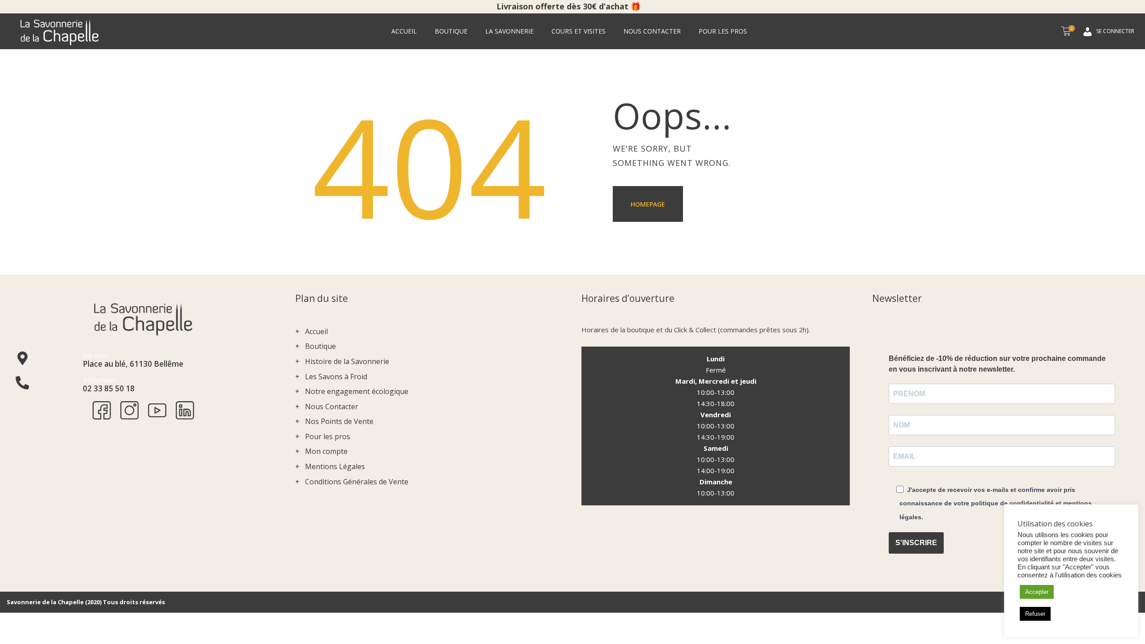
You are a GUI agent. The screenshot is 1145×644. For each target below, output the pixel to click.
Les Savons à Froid (336, 376)
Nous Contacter (331, 406)
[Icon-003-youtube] (157, 410)
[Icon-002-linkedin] (185, 410)
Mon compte (326, 451)
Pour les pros (327, 436)
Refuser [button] (1035, 613)
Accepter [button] (1036, 592)
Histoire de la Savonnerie (347, 361)
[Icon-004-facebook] (102, 410)
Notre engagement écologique (356, 391)
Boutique (320, 346)
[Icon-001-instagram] (129, 410)
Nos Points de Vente (339, 421)
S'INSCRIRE (916, 543)
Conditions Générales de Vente (356, 482)
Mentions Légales (335, 466)
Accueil (316, 331)
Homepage (648, 204)
